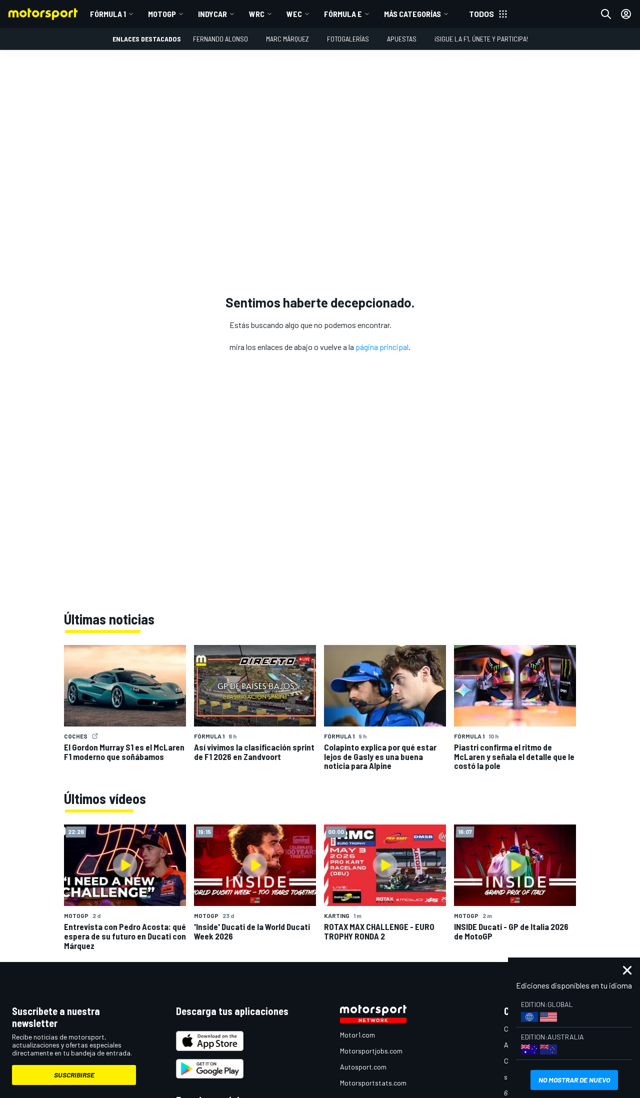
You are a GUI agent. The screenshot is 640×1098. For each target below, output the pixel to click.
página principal (382, 347)
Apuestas (401, 38)
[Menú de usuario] (626, 14)
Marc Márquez (287, 38)
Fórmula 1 (108, 13)
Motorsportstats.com (373, 1082)
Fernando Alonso (220, 38)
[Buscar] (606, 14)
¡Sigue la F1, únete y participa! (481, 38)
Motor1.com (357, 1034)
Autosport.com (363, 1066)
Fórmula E (343, 13)
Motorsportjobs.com (371, 1050)
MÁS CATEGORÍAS (412, 13)
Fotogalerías (348, 38)
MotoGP (162, 13)
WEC (294, 13)
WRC (256, 13)
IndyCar (212, 13)
